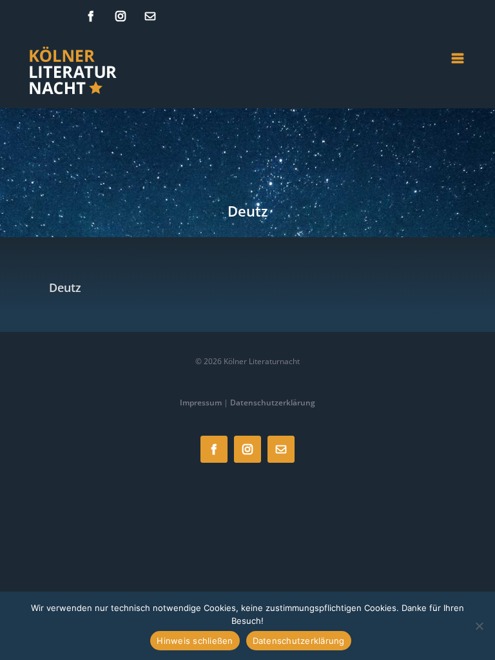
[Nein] (478, 625)
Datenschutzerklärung (272, 402)
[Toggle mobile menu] (458, 58)
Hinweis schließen (195, 641)
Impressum (201, 402)
